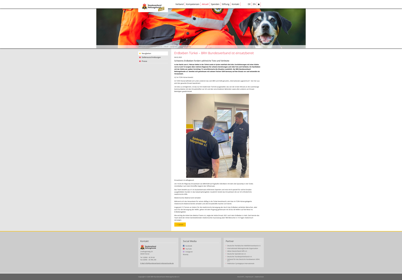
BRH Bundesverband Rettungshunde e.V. (150, 47)
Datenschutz (259, 277)
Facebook (189, 246)
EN (254, 4)
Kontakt (235, 4)
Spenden (215, 4)
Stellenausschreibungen (151, 57)
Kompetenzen (192, 4)
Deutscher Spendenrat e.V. (236, 254)
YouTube (189, 249)
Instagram (189, 252)
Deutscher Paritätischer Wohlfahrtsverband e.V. (244, 245)
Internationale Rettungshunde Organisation (242, 248)
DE (249, 4)
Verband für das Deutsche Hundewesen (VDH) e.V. (243, 260)
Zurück (180, 225)
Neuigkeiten (173, 47)
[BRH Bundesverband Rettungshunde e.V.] (153, 6)
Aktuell (205, 4)
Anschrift (240, 277)
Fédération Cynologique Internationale (240, 263)
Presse (144, 61)
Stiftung (225, 4)
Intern (259, 4)
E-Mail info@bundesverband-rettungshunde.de (157, 263)
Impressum (249, 277)
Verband (179, 4)
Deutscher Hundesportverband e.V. (239, 256)
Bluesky (185, 254)
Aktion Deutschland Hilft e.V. (237, 251)
